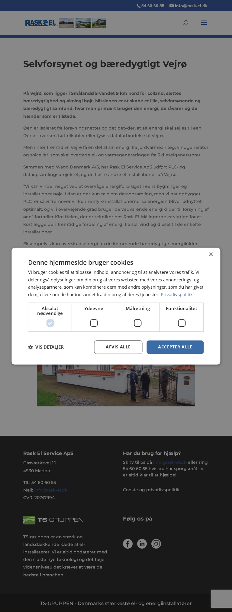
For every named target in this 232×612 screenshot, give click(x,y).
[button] (46, 347)
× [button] (210, 254)
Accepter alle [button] (175, 347)
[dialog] (115, 306)
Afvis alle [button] (118, 347)
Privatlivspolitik (177, 295)
